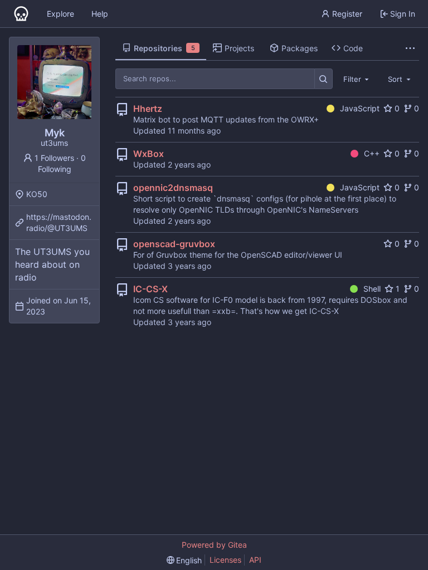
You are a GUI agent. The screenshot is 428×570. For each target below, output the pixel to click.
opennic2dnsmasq (173, 187)
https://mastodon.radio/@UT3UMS (58, 222)
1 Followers (54, 158)
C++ (372, 153)
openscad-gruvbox (174, 243)
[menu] (184, 560)
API (255, 559)
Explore (60, 13)
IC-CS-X (150, 288)
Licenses (225, 559)
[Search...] (323, 78)
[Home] (21, 14)
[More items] (410, 48)
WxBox (148, 153)
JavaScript (360, 108)
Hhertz (147, 108)
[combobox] (357, 78)
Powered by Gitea (214, 544)
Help (99, 13)
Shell (372, 288)
